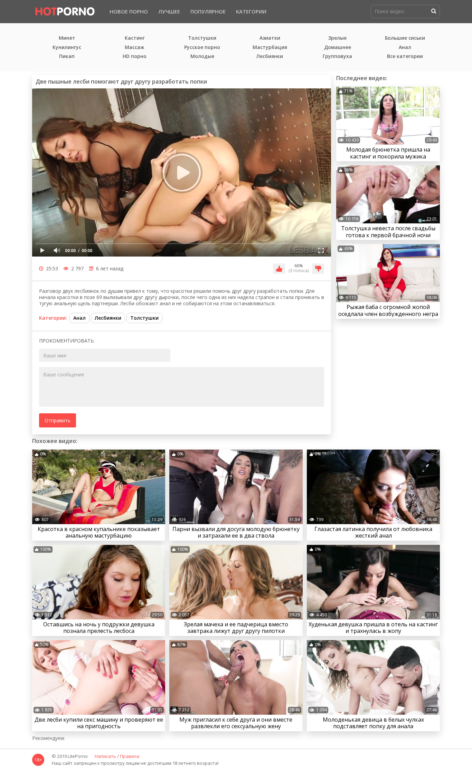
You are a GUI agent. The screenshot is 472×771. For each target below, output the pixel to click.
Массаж (134, 47)
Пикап (67, 56)
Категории (251, 11)
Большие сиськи (405, 38)
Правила (129, 756)
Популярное (208, 11)
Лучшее (169, 11)
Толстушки (202, 38)
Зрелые (337, 38)
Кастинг (135, 38)
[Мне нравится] (279, 268)
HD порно (135, 56)
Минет (67, 38)
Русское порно (202, 47)
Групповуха (337, 56)
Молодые (202, 56)
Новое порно (129, 11)
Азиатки (269, 38)
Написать (105, 756)
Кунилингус (67, 47)
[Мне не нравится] (318, 268)
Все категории (405, 56)
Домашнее (337, 47)
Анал (405, 47)
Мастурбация (270, 47)
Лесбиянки (269, 56)
